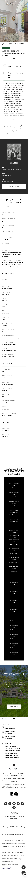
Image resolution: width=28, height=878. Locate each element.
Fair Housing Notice (8, 773)
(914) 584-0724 (6, 175)
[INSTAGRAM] (9, 803)
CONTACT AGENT (14, 186)
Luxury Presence (14, 818)
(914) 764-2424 (8, 738)
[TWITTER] (22, 803)
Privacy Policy (20, 827)
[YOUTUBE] (18, 803)
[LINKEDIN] (14, 803)
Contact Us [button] (14, 706)
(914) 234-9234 (8, 733)
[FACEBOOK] (5, 803)
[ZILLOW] (14, 807)
